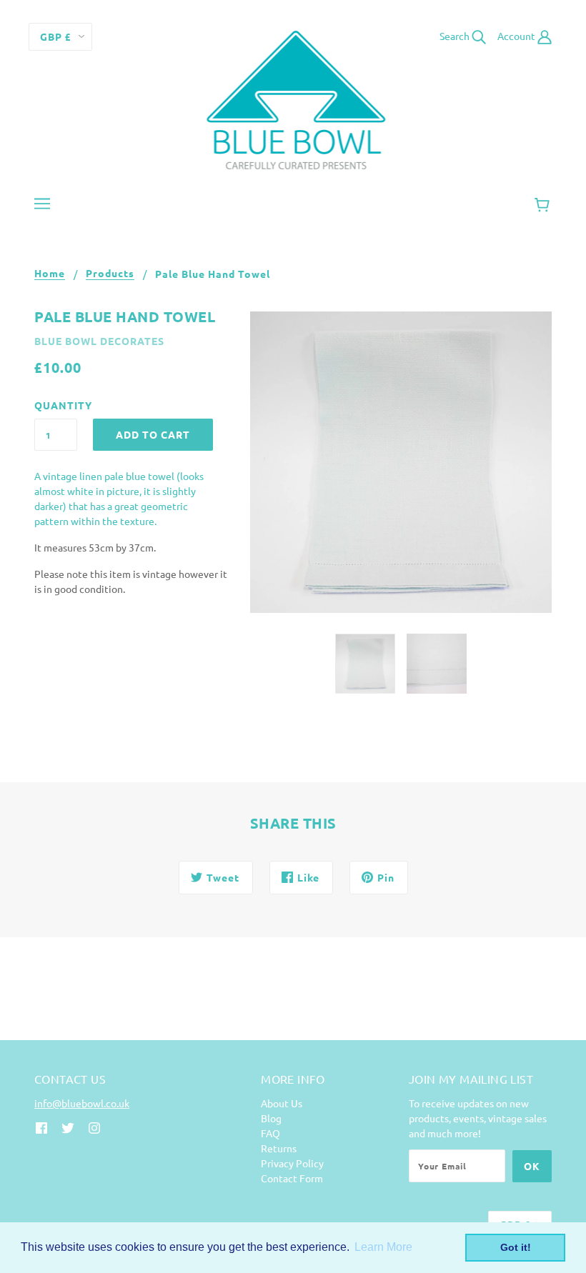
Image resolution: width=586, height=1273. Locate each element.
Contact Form (292, 1178)
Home (49, 273)
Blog (271, 1118)
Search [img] (456, 35)
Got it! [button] (515, 1247)
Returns (279, 1148)
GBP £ (55, 36)
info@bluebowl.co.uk (81, 1103)
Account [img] (517, 35)
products (110, 273)
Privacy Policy (292, 1163)
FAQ (270, 1133)
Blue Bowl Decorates (99, 340)
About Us (281, 1103)
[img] (41, 1127)
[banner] (293, 98)
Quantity (55, 405)
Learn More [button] (383, 1247)
